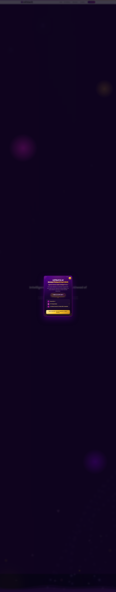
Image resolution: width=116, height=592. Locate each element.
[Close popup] (70, 278)
